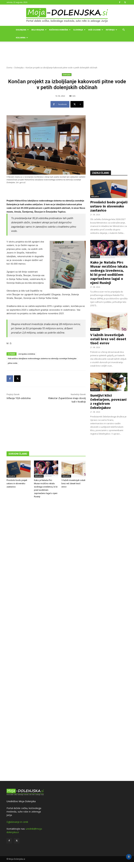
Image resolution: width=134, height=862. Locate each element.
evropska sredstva (26, 354)
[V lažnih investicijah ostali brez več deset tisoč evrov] (73, 469)
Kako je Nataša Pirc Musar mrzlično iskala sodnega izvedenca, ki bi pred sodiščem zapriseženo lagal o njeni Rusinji (108, 272)
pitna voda (12, 363)
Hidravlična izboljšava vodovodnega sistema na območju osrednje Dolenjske (42, 358)
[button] (123, 29)
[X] (125, 2)
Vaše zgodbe (94, 29)
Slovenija (78, 29)
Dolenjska (21, 29)
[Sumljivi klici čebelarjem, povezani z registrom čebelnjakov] (108, 382)
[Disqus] (46, 640)
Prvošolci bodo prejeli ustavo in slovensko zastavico (17, 483)
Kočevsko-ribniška (58, 29)
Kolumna (20, 37)
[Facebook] (119, 2)
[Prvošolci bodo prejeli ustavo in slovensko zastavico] (19, 469)
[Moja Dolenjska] (67, 15)
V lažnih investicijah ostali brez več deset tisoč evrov (73, 483)
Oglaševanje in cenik (17, 821)
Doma (9, 67)
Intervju (110, 29)
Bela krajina (37, 29)
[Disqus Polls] (46, 555)
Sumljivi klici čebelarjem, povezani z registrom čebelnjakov (108, 401)
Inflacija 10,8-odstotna (19, 398)
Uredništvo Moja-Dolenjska (21, 801)
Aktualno (11, 476)
